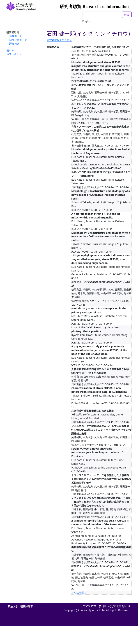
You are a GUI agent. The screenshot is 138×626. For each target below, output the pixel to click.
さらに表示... (78, 592)
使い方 (10, 50)
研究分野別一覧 (18, 39)
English (86, 21)
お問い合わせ (14, 54)
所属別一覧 (15, 36)
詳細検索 (14, 43)
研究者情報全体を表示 (59, 40)
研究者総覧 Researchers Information (94, 6)
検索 (126, 14)
